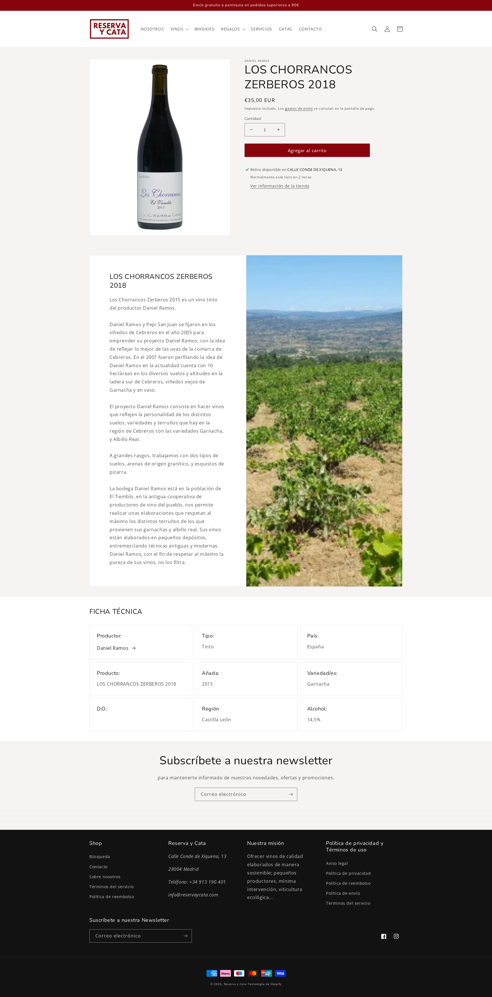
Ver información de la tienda (279, 186)
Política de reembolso (111, 896)
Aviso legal (337, 863)
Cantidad (253, 118)
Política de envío (343, 893)
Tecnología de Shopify (265, 984)
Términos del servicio (111, 886)
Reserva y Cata (235, 984)
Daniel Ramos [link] (112, 648)
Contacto (98, 866)
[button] (179, 29)
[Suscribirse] (290, 794)
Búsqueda (99, 856)
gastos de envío (299, 108)
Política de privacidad (348, 873)
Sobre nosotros (104, 876)
